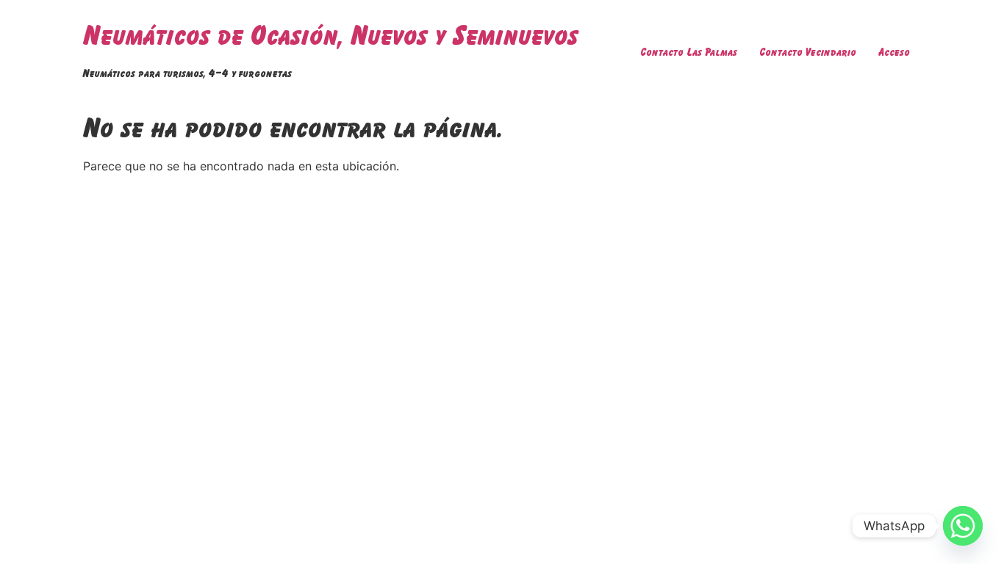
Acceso (894, 52)
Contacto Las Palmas (688, 52)
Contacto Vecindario (807, 52)
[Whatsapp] (963, 526)
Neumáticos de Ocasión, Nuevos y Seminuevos (330, 35)
